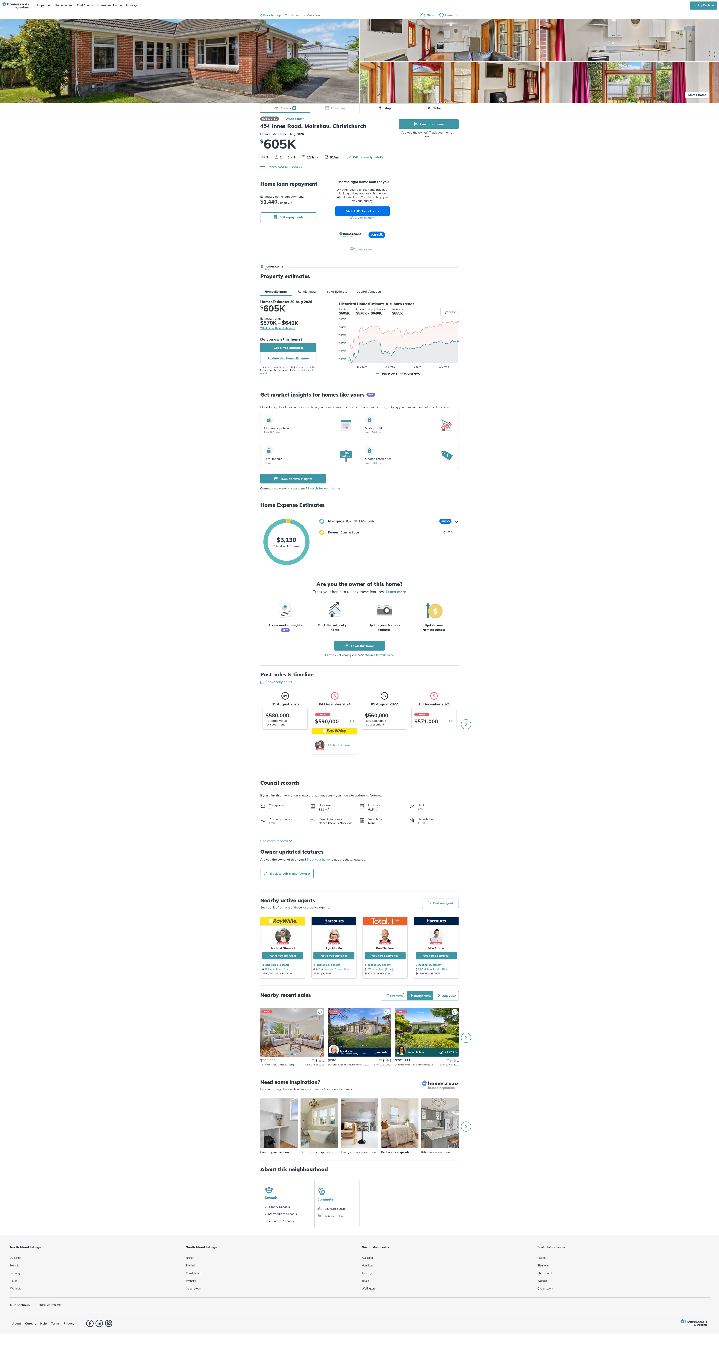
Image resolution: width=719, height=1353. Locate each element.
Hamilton (15, 1265)
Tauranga (15, 1273)
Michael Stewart (339, 744)
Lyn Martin (334, 948)
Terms (55, 1323)
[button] (388, 521)
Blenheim (191, 1265)
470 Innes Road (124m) (380, 969)
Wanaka (191, 1281)
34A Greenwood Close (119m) (332, 969)
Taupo (13, 1281)
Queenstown (193, 1288)
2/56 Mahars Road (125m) (433, 969)
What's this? (295, 119)
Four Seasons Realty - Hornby (353, 1054)
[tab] (276, 291)
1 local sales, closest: (326, 965)
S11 (352, 721)
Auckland (15, 1258)
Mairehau (313, 15)
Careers (30, 1323)
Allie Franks (436, 948)
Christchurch (293, 15)
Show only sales (278, 682)
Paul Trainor (385, 948)
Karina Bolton (401, 1050)
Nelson (190, 1258)
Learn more (396, 591)
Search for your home (324, 488)
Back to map (272, 15)
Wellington (16, 1288)
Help (43, 1323)
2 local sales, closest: (275, 965)
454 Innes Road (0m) (276, 969)
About (16, 1323)
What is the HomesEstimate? (277, 328)
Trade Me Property (50, 1305)
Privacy (69, 1323)
